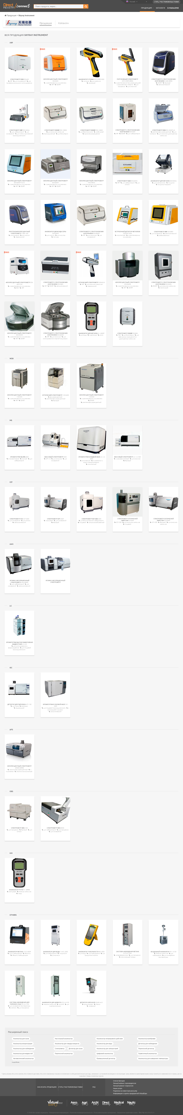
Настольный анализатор (64, 1039)
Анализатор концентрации (22, 1044)
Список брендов (119, 1081)
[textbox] (59, 6)
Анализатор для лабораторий (107, 1048)
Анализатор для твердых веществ (67, 1044)
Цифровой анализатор (105, 1053)
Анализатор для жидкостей (23, 1053)
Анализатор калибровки (146, 1039)
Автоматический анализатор (23, 1058)
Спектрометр (59, 1048)
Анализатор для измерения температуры (153, 1058)
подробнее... (16, 1062)
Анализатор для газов (21, 1039)
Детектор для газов (75, 1048)
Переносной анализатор (64, 1053)
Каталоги (160, 8)
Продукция (146, 8)
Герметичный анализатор (147, 1053)
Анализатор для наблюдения (23, 1048)
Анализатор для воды (104, 1044)
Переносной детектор (146, 1048)
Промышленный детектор (106, 1058)
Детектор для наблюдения (147, 1044)
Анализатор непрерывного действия (110, 1039)
